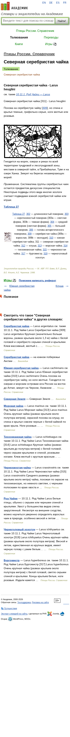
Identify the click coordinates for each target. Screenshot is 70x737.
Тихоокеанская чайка (18, 436)
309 (45, 107)
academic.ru (14, 6)
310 (51, 237)
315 (45, 249)
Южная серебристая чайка (21, 367)
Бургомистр (12, 560)
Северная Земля (14, 398)
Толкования (19, 37)
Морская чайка (13, 405)
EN (44, 3)
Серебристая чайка (16, 326)
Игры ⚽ (51, 44)
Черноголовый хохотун (19, 529)
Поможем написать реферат (37, 280)
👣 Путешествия (9, 608)
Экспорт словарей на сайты (14, 614)
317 (23, 253)
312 (23, 245)
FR (64, 3)
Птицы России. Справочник (35, 30)
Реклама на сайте (40, 602)
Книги (19, 44)
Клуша (59, 285)
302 (28, 214)
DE (51, 3)
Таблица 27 (18, 214)
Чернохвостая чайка (17, 467)
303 (67, 214)
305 (49, 225)
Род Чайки (11, 498)
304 (52, 221)
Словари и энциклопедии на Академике (32, 14)
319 (45, 253)
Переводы (51, 37)
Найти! (62, 20)
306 (31, 229)
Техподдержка (24, 602)
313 (40, 245)
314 (65, 245)
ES (58, 3)
